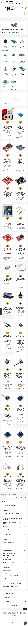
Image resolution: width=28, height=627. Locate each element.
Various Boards (7, 545)
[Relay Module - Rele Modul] (14, 81)
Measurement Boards (6, 60)
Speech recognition (14, 47)
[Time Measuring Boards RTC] (22, 55)
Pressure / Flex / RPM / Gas (10, 516)
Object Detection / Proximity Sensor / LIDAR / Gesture (13, 519)
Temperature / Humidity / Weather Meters (12, 523)
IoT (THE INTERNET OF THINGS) (11, 565)
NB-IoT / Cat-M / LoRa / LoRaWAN (12, 583)
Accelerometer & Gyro (9, 508)
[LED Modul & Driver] (5, 81)
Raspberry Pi (6, 510)
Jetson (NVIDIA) (7, 537)
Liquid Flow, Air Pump (14, 74)
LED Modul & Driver (5, 87)
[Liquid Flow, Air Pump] (14, 68)
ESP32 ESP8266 (7, 534)
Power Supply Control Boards (10, 529)
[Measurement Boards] (5, 55)
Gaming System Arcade (9, 573)
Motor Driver (6, 581)
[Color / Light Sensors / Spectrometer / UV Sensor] (5, 41)
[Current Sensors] (22, 68)
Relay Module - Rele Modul (14, 88)
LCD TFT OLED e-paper (9, 562)
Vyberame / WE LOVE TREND (10, 575)
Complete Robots (7, 570)
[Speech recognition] (14, 41)
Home (3, 501)
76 (21, 497)
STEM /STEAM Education (9, 505)
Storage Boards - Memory (22, 48)
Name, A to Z (14, 103)
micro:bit (5, 526)
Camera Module (7, 567)
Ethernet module (7, 559)
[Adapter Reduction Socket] (14, 55)
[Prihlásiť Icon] (22, 8)
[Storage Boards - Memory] (22, 41)
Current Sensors (22, 74)
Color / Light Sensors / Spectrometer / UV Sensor (5, 49)
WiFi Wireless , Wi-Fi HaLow (10, 586)
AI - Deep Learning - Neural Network (12, 547)
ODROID (5, 539)
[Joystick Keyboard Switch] (5, 68)
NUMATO (5, 578)
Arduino (5, 531)
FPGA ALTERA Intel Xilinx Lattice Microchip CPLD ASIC (12, 556)
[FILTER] (1, 313)
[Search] (25, 14)
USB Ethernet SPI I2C (8, 542)
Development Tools (8, 550)
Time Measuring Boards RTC (22, 61)
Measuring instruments (9, 553)
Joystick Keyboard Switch (5, 74)
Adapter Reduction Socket (14, 61)
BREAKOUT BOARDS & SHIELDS (11, 513)
